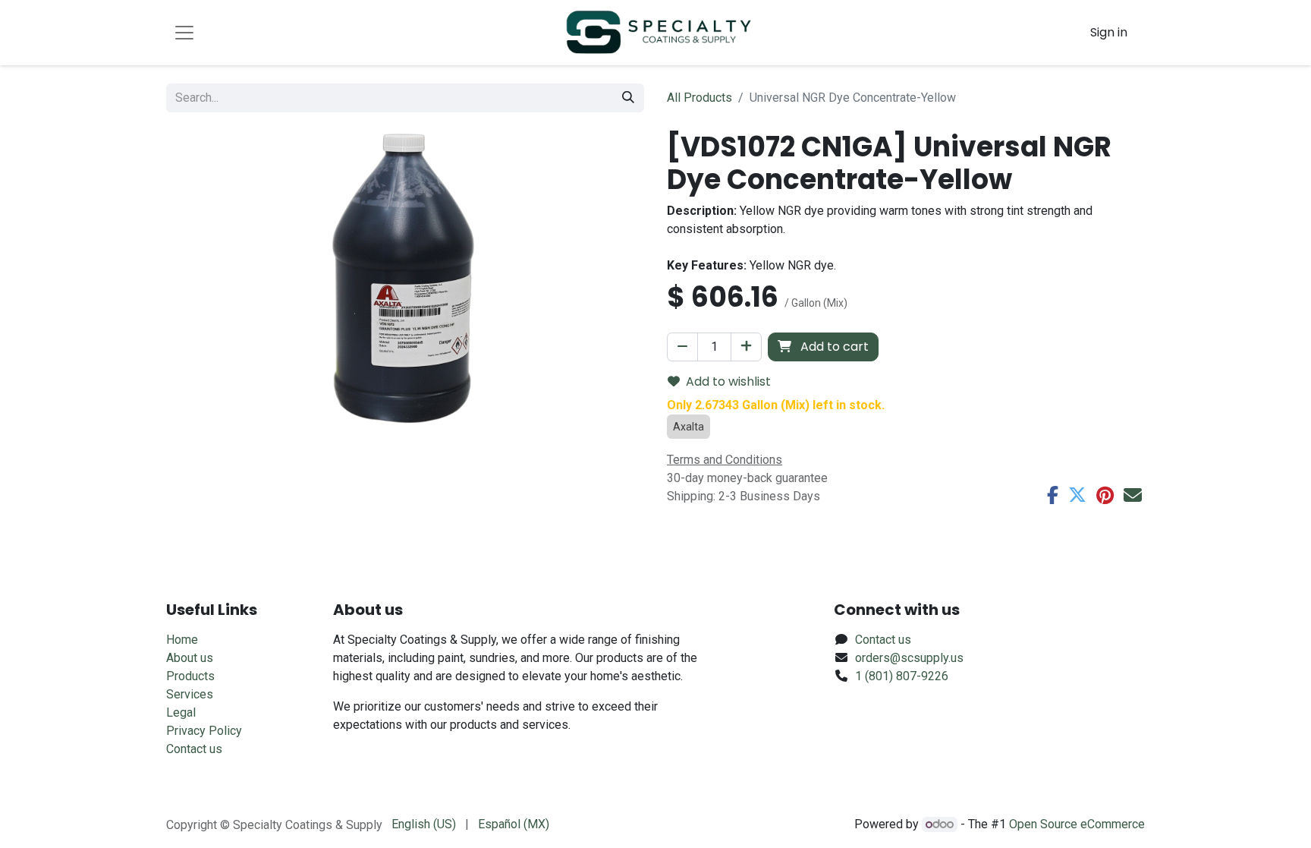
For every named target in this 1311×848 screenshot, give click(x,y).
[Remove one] (682, 347)
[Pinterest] (1105, 495)
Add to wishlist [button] (728, 381)
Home (182, 639)
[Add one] (746, 347)
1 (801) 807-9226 (901, 676)
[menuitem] (423, 824)
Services (189, 694)
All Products (699, 97)
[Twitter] (1077, 495)
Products (190, 676)
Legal (181, 712)
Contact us (194, 749)
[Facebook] (1052, 495)
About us (189, 658)
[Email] (1133, 495)
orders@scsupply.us (909, 658)
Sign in (1108, 32)
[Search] (628, 98)
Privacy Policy (204, 730)
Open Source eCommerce (1077, 824)
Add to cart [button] (833, 346)
